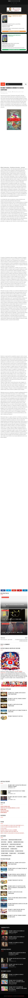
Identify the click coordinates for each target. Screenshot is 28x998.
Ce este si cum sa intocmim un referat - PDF (10, 827)
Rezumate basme (20, 846)
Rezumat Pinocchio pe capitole (15, 716)
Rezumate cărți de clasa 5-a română (9, 830)
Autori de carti (4, 839)
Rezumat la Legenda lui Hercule (16, 942)
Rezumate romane (5, 597)
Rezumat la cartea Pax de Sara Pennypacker (15, 705)
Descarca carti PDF (4, 844)
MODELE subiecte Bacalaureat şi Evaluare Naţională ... (13, 833)
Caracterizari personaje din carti (15, 839)
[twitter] (14, 3)
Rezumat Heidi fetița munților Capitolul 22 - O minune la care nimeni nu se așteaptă (18, 988)
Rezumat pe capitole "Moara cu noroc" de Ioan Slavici (17, 699)
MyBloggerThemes (21, 996)
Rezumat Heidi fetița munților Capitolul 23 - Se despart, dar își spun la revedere (16, 982)
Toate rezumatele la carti (6, 855)
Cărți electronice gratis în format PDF (9, 831)
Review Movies (4, 812)
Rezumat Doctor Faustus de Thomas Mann (11, 619)
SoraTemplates (10, 996)
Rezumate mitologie (5, 848)
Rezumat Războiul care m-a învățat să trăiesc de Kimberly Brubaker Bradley (17, 875)
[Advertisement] (14, 68)
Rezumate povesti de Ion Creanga (7, 851)
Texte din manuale (21, 853)
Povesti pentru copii (5, 806)
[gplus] (16, 3)
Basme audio (3, 809)
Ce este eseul (4, 828)
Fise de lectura (4, 846)
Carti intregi (3, 842)
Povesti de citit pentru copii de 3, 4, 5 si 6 (10, 808)
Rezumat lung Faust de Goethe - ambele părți (12, 632)
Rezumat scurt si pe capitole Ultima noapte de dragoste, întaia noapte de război (17, 887)
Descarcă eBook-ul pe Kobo (14, 31)
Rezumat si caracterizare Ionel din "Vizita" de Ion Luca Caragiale (16, 910)
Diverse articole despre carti (15, 844)
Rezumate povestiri (17, 91)
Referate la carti (12, 846)
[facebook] (12, 3)
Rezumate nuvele (14, 848)
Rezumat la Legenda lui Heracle (16, 974)
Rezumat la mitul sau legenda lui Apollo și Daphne (16, 937)
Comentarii (10, 842)
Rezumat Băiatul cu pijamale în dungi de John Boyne (17, 711)
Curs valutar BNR (4, 811)
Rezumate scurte (13, 853)
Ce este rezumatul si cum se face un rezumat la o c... (12, 825)
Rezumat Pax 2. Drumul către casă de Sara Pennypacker (16, 693)
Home (3, 84)
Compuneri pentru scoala (18, 842)
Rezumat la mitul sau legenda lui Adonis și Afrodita (16, 931)
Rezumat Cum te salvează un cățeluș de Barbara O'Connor (13, 605)
